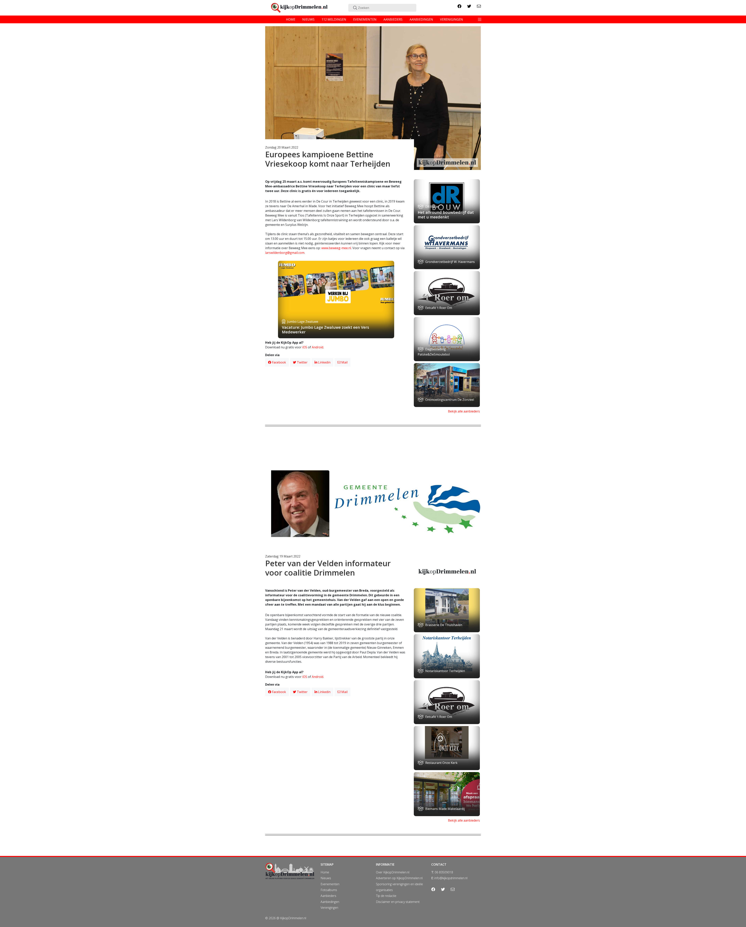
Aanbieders (328, 896)
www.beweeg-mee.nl (336, 248)
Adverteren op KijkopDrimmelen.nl (399, 878)
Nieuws (326, 878)
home (290, 19)
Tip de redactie (386, 896)
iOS (304, 347)
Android (317, 347)
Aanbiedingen (330, 902)
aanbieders (393, 19)
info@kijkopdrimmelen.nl (450, 878)
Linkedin (323, 362)
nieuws (308, 19)
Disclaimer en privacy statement (398, 902)
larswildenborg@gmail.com (284, 252)
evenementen (364, 19)
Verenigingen (329, 907)
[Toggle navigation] (479, 19)
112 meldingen (334, 19)
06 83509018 (444, 872)
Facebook (278, 362)
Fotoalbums (329, 890)
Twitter (302, 362)
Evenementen (330, 884)
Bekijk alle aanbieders (464, 411)
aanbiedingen (421, 19)
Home (325, 872)
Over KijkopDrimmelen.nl (392, 872)
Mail (344, 362)
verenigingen (451, 19)
